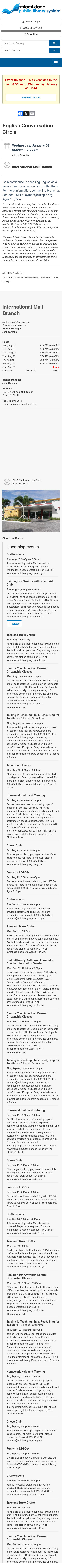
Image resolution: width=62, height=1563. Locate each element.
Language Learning (23, 277)
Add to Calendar (20, 155)
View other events (31, 97)
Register (14, 623)
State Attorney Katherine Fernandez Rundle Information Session (30, 961)
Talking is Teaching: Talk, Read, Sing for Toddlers (33, 716)
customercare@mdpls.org (16, 322)
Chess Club (14, 845)
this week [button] (31, 370)
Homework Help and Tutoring (26, 795)
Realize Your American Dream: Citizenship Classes (27, 669)
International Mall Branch (32, 166)
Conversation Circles (49, 277)
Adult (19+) (19, 273)
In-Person (36, 277)
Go (54, 43)
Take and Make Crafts (21, 635)
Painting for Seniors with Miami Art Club (30, 582)
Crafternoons (15, 554)
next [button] (55, 370)
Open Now (32, 34)
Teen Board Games (19, 765)
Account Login (32, 21)
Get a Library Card (32, 27)
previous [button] (8, 370)
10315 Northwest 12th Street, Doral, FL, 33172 (27, 481)
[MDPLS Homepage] (31, 8)
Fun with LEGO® (18, 872)
